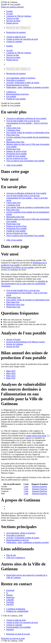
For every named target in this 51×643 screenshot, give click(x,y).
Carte (26, 486)
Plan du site (11, 555)
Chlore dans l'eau (13, 128)
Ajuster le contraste (14, 41)
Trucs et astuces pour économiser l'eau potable (25, 161)
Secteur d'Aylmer (13, 339)
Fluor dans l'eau (12, 135)
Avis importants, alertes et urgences (20, 78)
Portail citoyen (12, 23)
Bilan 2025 (10, 371)
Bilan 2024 (10, 373)
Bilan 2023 (10, 376)
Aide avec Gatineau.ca (15, 557)
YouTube (10, 602)
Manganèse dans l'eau (15, 142)
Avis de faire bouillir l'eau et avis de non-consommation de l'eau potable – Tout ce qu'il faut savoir (27, 123)
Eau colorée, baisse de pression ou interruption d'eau (27, 132)
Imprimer (10, 629)
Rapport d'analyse (39, 486)
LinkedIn (10, 600)
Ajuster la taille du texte (16, 37)
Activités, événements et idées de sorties (22, 82)
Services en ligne (13, 21)
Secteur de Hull (12, 346)
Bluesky (9, 595)
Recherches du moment (16, 32)
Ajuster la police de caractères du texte (22, 39)
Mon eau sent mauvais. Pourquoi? (17, 319)
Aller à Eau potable (14, 165)
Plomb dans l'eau (13, 149)
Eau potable (11, 96)
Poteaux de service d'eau (16, 151)
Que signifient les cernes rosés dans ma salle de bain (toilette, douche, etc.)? (23, 325)
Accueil (9, 14)
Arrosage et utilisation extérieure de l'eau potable (26, 118)
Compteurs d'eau (13, 130)
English (9, 11)
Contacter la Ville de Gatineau (18, 16)
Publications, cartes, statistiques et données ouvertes (27, 87)
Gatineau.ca (11, 92)
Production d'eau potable (16, 154)
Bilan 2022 (10, 378)
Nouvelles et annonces (15, 80)
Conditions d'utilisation (15, 609)
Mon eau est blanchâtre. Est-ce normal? (19, 322)
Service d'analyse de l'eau (16, 158)
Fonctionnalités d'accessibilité (18, 627)
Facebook (10, 590)
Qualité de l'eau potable (16, 99)
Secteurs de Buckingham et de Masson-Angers (25, 342)
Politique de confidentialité (17, 611)
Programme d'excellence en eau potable (17, 267)
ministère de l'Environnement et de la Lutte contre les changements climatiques (24, 283)
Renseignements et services (17, 85)
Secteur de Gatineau (14, 344)
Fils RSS (10, 604)
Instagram (10, 597)
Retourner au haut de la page (18, 634)
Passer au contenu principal (12, 7)
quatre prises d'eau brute (36, 435)
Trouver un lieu (12, 18)
